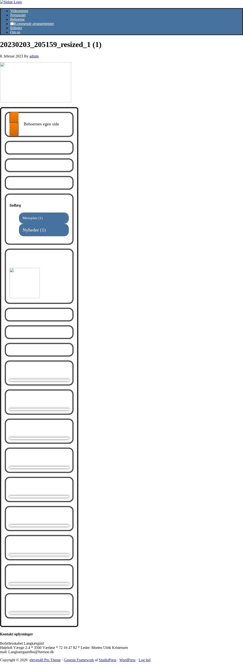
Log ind (144, 660)
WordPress (127, 660)
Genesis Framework (79, 660)
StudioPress (107, 660)
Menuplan (30, 218)
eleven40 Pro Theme (45, 660)
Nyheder (31, 229)
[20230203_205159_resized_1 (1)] (35, 101)
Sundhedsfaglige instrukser (31, 261)
